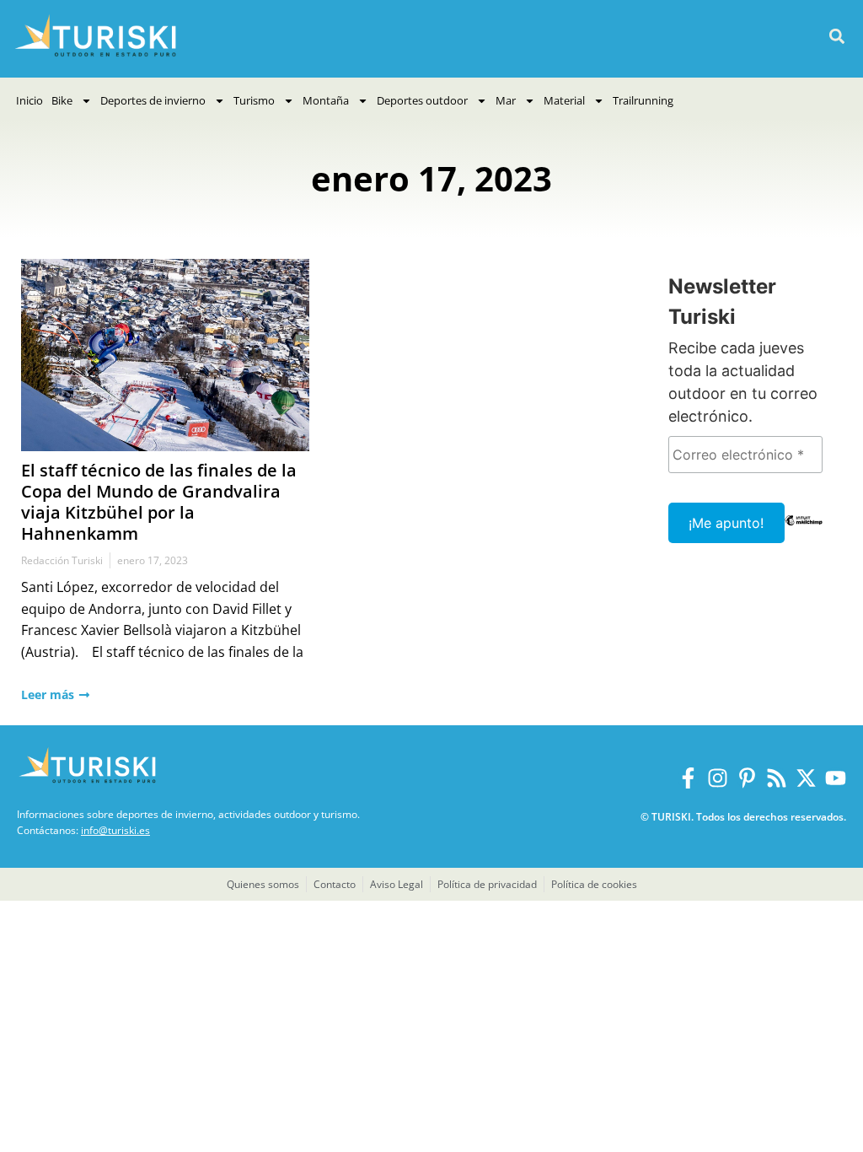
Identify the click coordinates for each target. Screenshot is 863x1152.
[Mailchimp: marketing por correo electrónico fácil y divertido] (804, 532)
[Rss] (776, 778)
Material (564, 100)
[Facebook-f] (688, 778)
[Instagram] (717, 778)
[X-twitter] (806, 778)
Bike (61, 100)
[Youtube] (835, 778)
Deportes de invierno (153, 100)
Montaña (326, 100)
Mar (506, 100)
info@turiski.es (115, 830)
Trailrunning (643, 100)
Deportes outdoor (422, 100)
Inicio (29, 100)
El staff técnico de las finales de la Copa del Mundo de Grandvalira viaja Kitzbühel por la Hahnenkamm (159, 502)
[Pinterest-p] (747, 778)
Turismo (254, 100)
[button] (836, 37)
